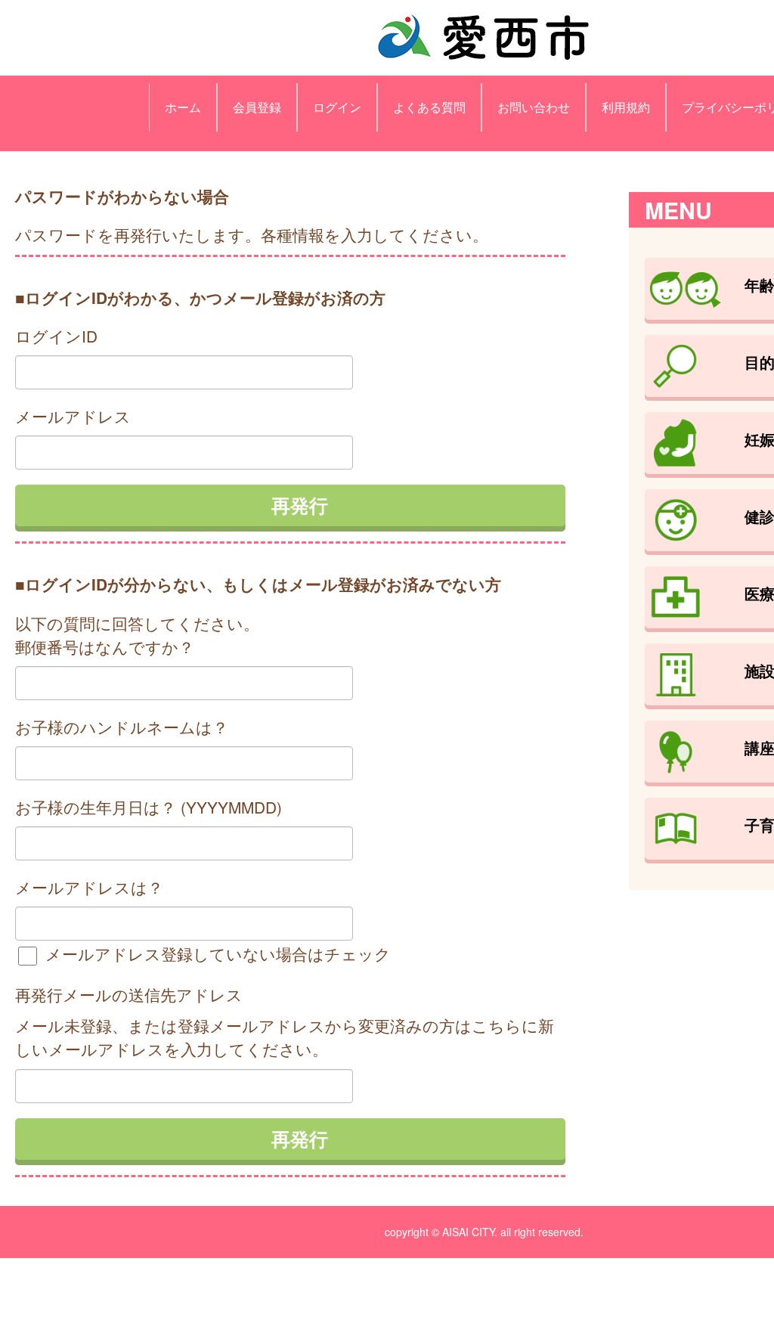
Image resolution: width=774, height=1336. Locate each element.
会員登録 (257, 107)
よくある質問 (429, 107)
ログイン (337, 107)
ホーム (183, 107)
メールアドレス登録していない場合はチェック (216, 953)
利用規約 (626, 107)
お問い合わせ (533, 107)
